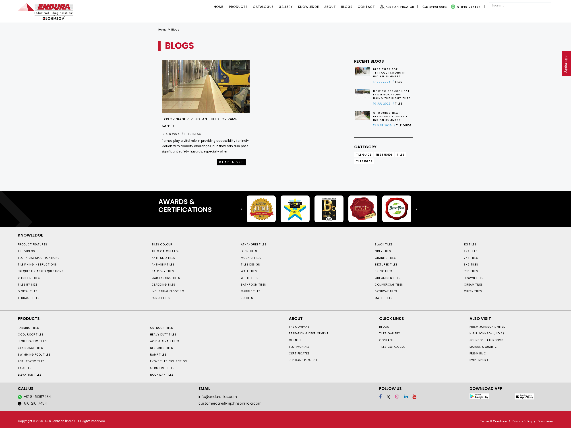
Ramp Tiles (158, 354)
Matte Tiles (384, 298)
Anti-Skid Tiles (163, 258)
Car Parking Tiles (166, 278)
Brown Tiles (474, 278)
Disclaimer (545, 421)
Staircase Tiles (30, 348)
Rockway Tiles (162, 375)
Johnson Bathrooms (486, 340)
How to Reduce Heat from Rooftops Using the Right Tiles (392, 94)
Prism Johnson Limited (487, 327)
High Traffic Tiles (32, 341)
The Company (299, 327)
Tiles (400, 154)
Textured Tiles (386, 264)
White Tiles (250, 278)
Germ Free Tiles (162, 368)
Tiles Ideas (364, 161)
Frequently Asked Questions (41, 271)
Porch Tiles (161, 298)
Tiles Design (250, 264)
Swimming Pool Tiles (34, 354)
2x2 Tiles (471, 251)
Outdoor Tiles (161, 328)
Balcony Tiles (163, 271)
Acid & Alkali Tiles (164, 341)
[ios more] (524, 396)
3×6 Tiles (471, 264)
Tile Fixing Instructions (37, 264)
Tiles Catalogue (392, 347)
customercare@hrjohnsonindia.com (230, 403)
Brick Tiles (383, 271)
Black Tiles (384, 244)
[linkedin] (404, 396)
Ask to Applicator (400, 7)
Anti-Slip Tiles (163, 264)
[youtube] (412, 396)
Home (219, 6)
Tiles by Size (27, 284)
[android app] (479, 396)
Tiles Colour (162, 244)
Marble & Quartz (483, 347)
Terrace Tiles (29, 298)
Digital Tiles (28, 291)
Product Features (32, 244)
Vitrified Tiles (29, 278)
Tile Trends (384, 154)
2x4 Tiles (471, 258)
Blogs (346, 6)
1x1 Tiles (470, 244)
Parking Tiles (28, 328)
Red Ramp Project (303, 360)
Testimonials (299, 347)
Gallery (286, 6)
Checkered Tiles (388, 278)
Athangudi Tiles (254, 244)
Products (238, 6)
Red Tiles (471, 271)
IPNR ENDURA (479, 360)
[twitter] (386, 396)
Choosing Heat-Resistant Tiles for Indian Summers (390, 116)
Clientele (296, 340)
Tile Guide (363, 154)
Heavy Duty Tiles (163, 334)
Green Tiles (473, 291)
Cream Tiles (473, 284)
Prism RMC (478, 353)
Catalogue (263, 6)
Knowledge (308, 6)
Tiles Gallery (389, 333)
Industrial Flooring (168, 291)
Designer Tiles (161, 348)
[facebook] (380, 396)
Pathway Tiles (386, 291)
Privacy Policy (522, 421)
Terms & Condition (493, 421)
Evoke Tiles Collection (168, 361)
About (330, 6)
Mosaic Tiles (251, 258)
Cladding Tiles (163, 284)
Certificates (299, 353)
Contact (366, 6)
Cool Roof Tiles (30, 334)
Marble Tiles (251, 291)
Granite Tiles (385, 258)
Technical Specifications (39, 258)
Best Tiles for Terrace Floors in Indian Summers (389, 72)
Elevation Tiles (30, 375)
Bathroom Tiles (253, 284)
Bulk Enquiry (566, 64)
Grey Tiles (383, 251)
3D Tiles (247, 298)
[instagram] (395, 396)
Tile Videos (26, 251)
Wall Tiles (249, 271)
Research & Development (309, 333)
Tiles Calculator (166, 251)
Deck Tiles (249, 251)
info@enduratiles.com (218, 396)
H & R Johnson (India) (487, 333)
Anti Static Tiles (31, 361)
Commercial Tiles (389, 284)
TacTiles (25, 368)
